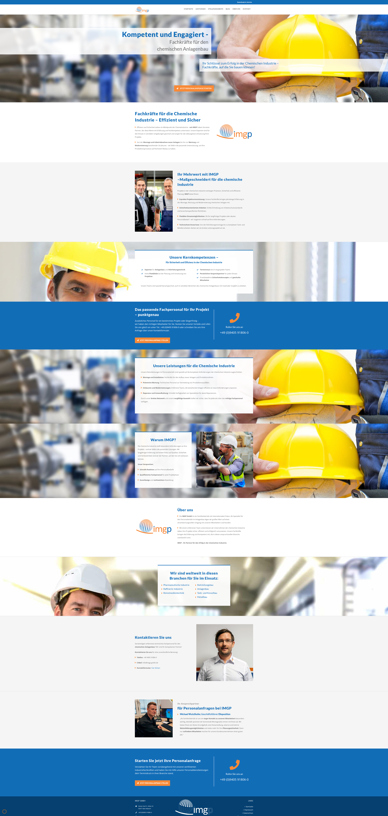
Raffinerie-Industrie (173, 588)
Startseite (249, 806)
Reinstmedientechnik (173, 593)
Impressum (248, 810)
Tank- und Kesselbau (207, 593)
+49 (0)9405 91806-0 (170, 327)
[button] (4, 811)
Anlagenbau (203, 588)
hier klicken (156, 668)
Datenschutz (248, 813)
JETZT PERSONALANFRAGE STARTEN (196, 88)
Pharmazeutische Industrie (176, 585)
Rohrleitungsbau (205, 585)
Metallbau (202, 597)
